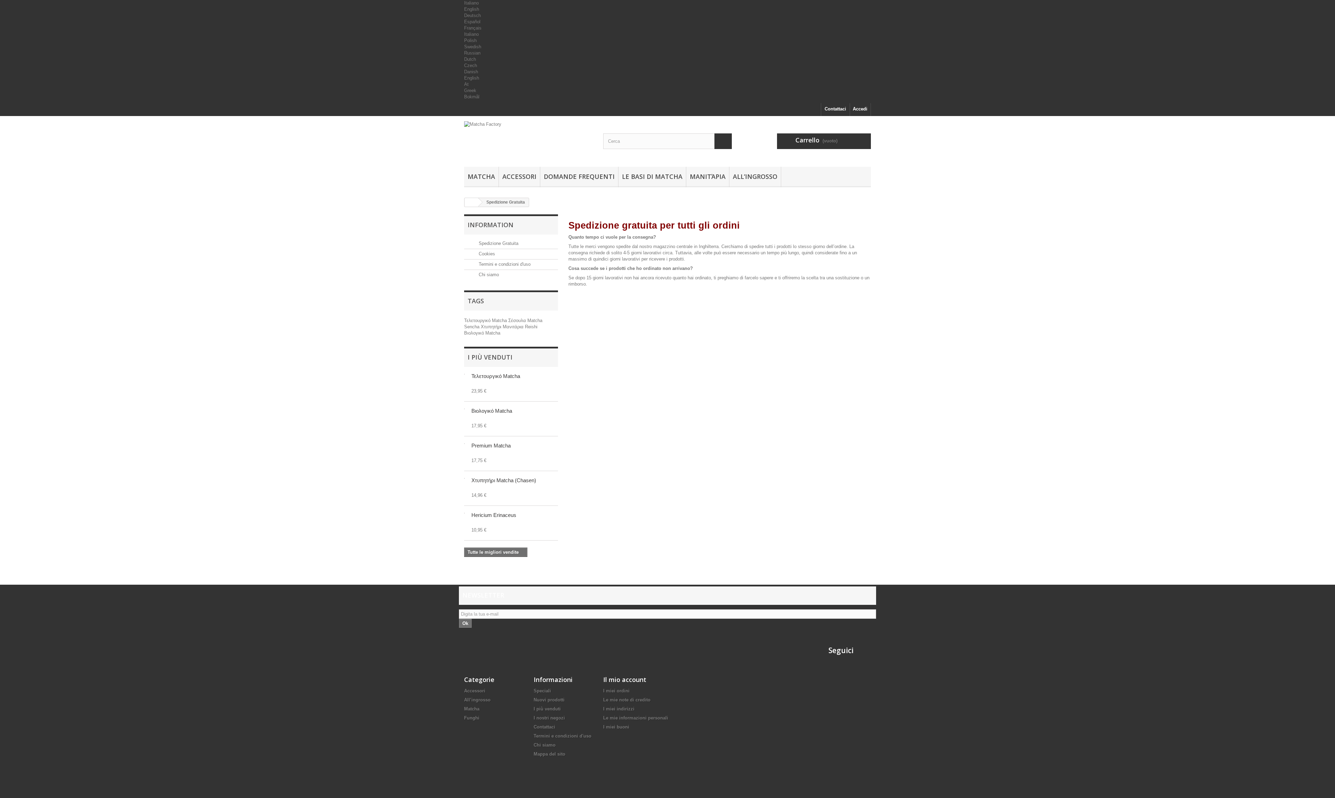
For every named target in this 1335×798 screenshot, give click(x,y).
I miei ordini (616, 690)
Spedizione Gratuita (497, 243)
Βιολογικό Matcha (482, 333)
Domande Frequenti (579, 176)
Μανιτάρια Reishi (520, 326)
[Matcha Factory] (528, 139)
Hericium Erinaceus (493, 515)
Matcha (481, 176)
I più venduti (490, 357)
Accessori (519, 176)
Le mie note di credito (626, 699)
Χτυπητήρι (492, 326)
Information (490, 225)
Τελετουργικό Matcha (486, 320)
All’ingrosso (755, 176)
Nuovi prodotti (549, 699)
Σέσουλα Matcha (525, 320)
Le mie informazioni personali (635, 718)
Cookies (486, 253)
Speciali (542, 690)
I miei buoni (616, 727)
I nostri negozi (549, 718)
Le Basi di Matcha (652, 176)
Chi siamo (488, 274)
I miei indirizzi (618, 708)
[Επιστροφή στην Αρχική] (471, 202)
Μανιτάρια (708, 176)
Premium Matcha (491, 446)
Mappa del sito (549, 754)
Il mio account (624, 679)
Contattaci (835, 109)
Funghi (471, 718)
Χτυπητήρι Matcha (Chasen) (503, 480)
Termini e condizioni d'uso (504, 264)
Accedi (860, 109)
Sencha (472, 326)
